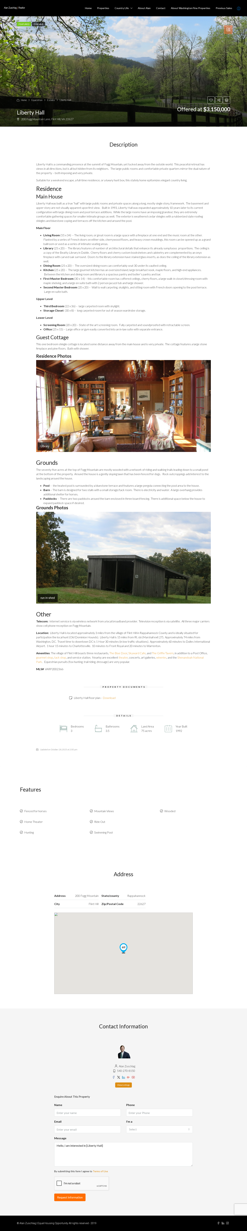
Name (58, 1105)
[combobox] (159, 1129)
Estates (51, 100)
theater (123, 657)
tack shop (60, 657)
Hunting (29, 832)
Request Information (70, 1197)
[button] (123, 948)
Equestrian (36, 100)
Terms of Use (100, 1171)
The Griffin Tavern (163, 653)
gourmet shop (44, 657)
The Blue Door (118, 653)
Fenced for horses (35, 811)
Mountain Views (104, 811)
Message (60, 1138)
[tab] (228, 29)
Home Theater (33, 821)
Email (57, 1121)
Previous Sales (224, 8)
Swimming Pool (103, 832)
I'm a (129, 1121)
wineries (161, 657)
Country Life (122, 8)
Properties (103, 8)
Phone (130, 1105)
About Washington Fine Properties (190, 8)
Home (88, 8)
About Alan (144, 8)
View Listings (123, 1085)
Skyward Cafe (137, 653)
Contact (160, 8)
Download (109, 697)
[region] (123, 406)
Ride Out (99, 821)
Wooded (169, 811)
